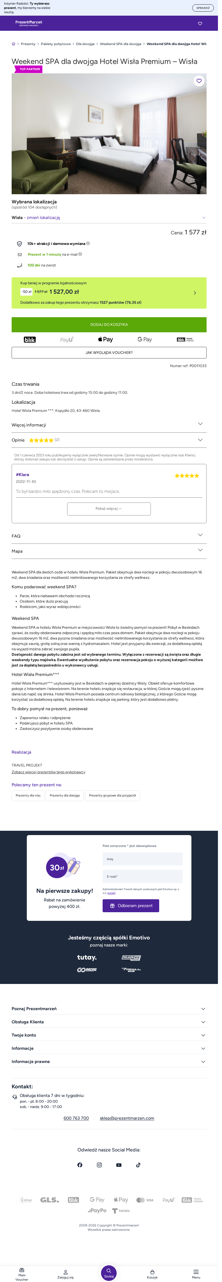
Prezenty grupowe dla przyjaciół (112, 795)
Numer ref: (179, 366)
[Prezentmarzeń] (29, 23)
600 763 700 (76, 1118)
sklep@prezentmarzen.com (127, 1118)
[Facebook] (79, 1164)
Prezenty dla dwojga (65, 795)
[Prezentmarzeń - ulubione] (200, 23)
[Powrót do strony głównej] (13, 44)
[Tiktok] (138, 1164)
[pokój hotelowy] (109, 133)
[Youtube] (118, 1164)
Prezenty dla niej (28, 795)
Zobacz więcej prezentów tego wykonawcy (48, 772)
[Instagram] (99, 1164)
